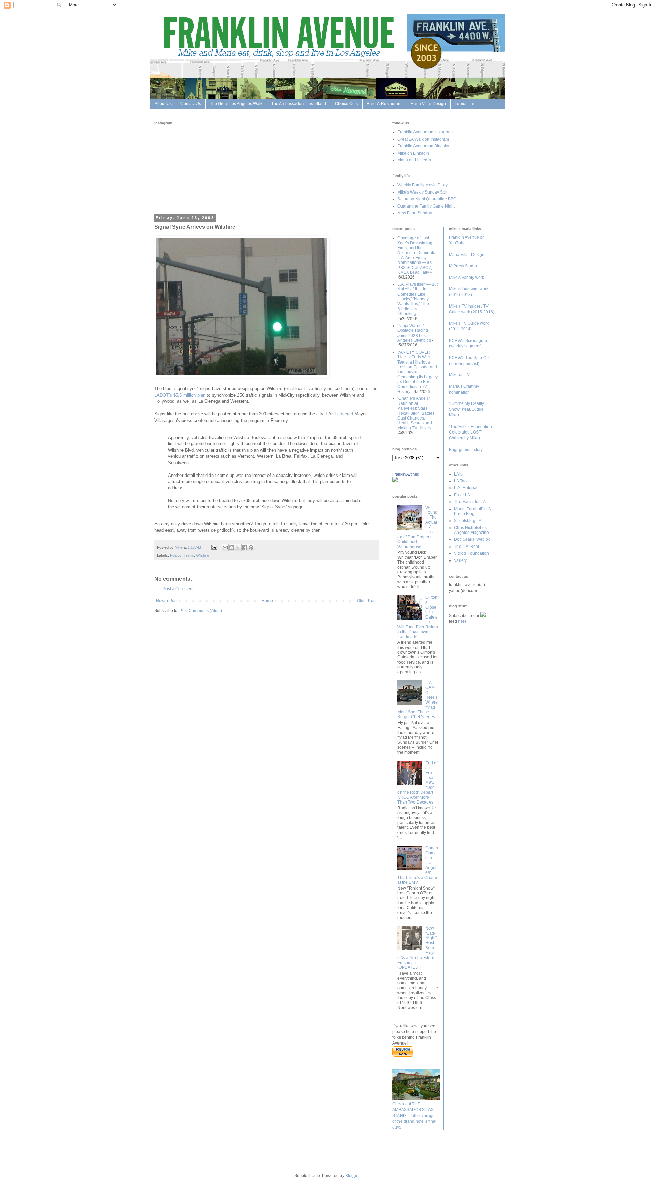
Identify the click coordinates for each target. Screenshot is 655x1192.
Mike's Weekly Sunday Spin (423, 192)
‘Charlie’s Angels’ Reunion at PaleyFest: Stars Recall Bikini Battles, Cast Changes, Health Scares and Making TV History (416, 413)
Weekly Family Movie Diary (422, 185)
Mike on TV (459, 374)
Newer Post (166, 600)
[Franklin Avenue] (395, 481)
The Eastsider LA (470, 501)
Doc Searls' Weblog (472, 539)
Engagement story (466, 449)
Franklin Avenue (405, 474)
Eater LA (462, 495)
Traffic (189, 555)
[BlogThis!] (231, 547)
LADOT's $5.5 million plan (179, 395)
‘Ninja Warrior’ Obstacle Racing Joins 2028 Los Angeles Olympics (414, 333)
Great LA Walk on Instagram (423, 139)
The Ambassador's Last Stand (298, 103)
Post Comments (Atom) (200, 610)
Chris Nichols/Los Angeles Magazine (471, 530)
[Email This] (225, 547)
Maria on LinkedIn (414, 160)
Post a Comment (178, 588)
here (462, 621)
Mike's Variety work (466, 277)
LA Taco (461, 481)
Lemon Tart (465, 103)
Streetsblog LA (467, 520)
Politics (175, 555)
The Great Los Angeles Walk (236, 103)
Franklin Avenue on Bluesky (423, 146)
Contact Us (190, 103)
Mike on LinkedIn (413, 153)
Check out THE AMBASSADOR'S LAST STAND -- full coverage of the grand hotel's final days (414, 1115)
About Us (163, 103)
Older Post (366, 600)
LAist (458, 474)
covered (345, 413)
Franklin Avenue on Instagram (425, 132)
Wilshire (202, 555)
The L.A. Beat (466, 546)
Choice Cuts (346, 103)
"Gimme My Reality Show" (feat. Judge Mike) (466, 409)
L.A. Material (465, 487)
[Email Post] (213, 547)
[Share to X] (238, 547)
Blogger (352, 1175)
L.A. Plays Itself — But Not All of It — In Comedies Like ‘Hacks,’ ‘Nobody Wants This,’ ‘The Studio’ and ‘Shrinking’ (417, 299)
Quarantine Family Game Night (426, 206)
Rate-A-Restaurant (384, 103)
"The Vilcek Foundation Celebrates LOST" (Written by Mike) (470, 432)
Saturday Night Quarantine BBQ (426, 199)
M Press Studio (463, 266)
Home (267, 600)
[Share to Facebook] (244, 547)
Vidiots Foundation (471, 553)
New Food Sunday (414, 213)
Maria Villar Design (428, 103)
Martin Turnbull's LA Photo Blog (472, 511)
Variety (460, 560)
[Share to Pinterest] (251, 547)
